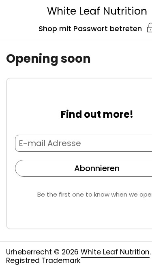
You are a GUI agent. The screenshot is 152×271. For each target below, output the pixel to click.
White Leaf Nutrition (97, 11)
